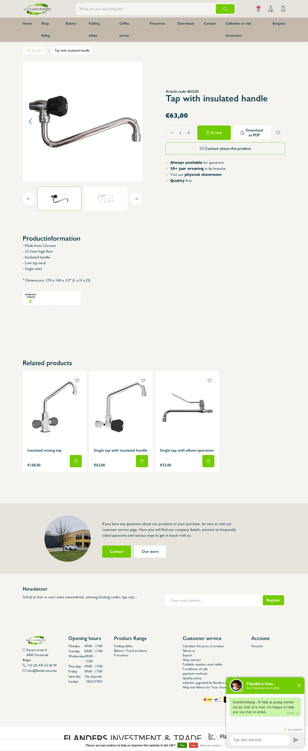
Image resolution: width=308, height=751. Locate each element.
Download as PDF (254, 132)
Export (187, 655)
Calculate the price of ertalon (203, 646)
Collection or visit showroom (238, 29)
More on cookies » (211, 745)
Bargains (279, 23)
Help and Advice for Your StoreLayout (209, 687)
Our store (150, 551)
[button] (30, 122)
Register (273, 600)
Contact (210, 23)
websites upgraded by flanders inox (207, 683)
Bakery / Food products (130, 650)
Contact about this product (228, 148)
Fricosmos (157, 23)
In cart (216, 132)
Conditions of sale (195, 669)
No (193, 745)
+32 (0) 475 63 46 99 (42, 665)
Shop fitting (45, 29)
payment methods (195, 673)
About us (189, 650)
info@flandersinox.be (42, 670)
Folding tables (94, 29)
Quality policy (192, 678)
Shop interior (192, 660)
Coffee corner (124, 29)
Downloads (186, 23)
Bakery (71, 23)
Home (27, 23)
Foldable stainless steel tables (203, 664)
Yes (182, 745)
